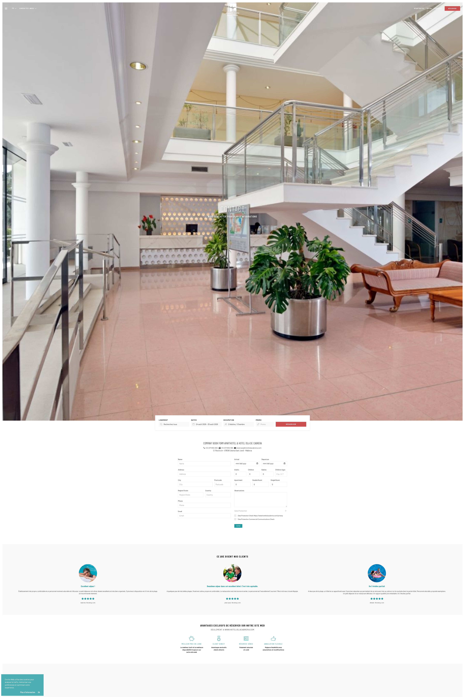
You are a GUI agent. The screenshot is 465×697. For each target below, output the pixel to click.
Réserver (452, 8)
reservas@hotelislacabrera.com (248, 448)
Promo (258, 420)
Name (180, 459)
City (179, 480)
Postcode (218, 480)
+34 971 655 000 (211, 448)
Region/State (183, 490)
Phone (180, 501)
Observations (239, 490)
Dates (194, 420)
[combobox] (206, 424)
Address (181, 470)
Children (251, 470)
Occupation (228, 420)
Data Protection (240, 511)
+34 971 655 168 (227, 448)
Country (208, 490)
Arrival (236, 459)
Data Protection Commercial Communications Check (255, 519)
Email (180, 511)
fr (13, 8)
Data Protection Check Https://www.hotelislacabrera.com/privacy (260, 516)
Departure (265, 459)
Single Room (275, 480)
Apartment (238, 480)
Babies (264, 470)
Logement (163, 420)
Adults (236, 470)
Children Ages (280, 470)
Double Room (257, 480)
